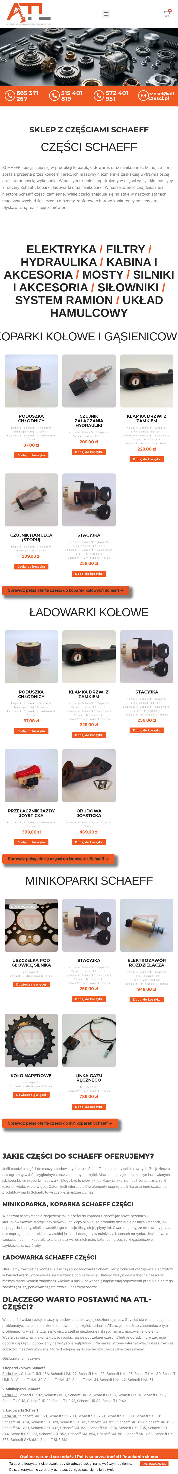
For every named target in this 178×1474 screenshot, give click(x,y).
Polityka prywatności (98, 1457)
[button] (106, 14)
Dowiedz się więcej (31, 984)
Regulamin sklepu (140, 1457)
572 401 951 (117, 96)
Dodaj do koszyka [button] (31, 455)
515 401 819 (72, 96)
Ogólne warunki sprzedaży (47, 1457)
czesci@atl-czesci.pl (162, 96)
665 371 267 (27, 96)
